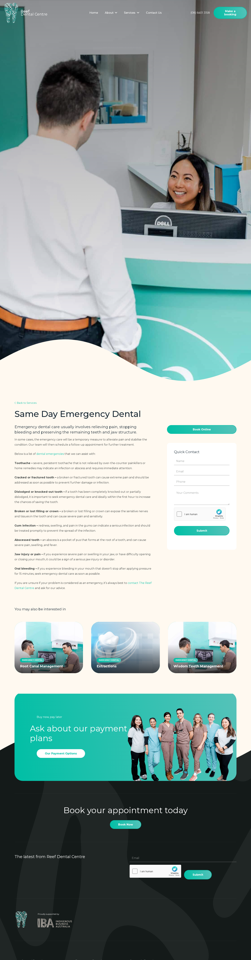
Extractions (107, 666)
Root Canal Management (41, 666)
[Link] (11, 13)
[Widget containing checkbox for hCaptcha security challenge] (200, 514)
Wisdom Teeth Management (198, 666)
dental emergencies (50, 454)
